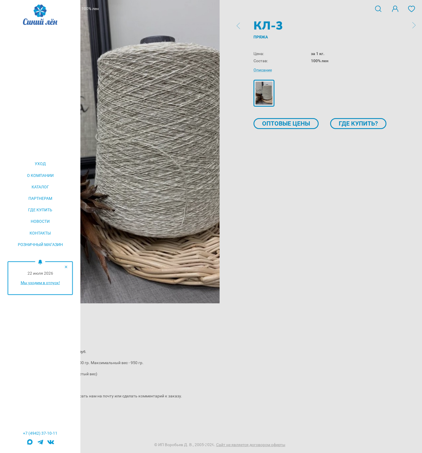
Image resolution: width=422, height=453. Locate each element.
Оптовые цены (286, 123)
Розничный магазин (40, 244)
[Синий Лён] (40, 15)
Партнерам (40, 198)
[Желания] (411, 8)
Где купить (40, 210)
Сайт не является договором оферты (250, 444)
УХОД (40, 163)
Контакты (40, 233)
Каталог (40, 187)
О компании (40, 175)
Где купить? (358, 123)
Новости (40, 221)
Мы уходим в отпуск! (40, 282)
